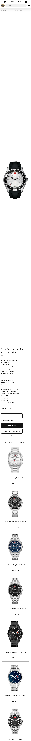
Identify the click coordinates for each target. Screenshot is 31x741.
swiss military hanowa (19, 11)
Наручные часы (5, 11)
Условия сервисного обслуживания (9, 435)
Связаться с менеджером (12, 431)
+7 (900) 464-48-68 (15, 2)
